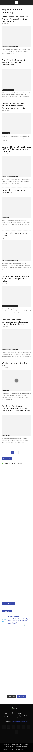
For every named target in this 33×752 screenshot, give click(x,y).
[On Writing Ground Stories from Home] (16, 207)
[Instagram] (8, 727)
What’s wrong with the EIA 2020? (14, 364)
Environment (5, 217)
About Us (6, 744)
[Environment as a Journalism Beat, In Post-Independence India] (16, 296)
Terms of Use (9, 746)
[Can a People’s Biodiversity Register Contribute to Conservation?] (16, 80)
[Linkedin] (13, 727)
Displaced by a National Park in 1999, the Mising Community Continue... (16, 149)
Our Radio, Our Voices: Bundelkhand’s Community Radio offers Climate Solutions (16, 408)
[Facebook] (4, 727)
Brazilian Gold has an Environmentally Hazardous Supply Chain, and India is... (15, 321)
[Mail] (18, 727)
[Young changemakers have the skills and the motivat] (16, 669)
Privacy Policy (23, 744)
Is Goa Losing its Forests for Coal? (14, 234)
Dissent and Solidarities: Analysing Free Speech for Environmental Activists (14, 105)
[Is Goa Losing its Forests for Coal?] (16, 250)
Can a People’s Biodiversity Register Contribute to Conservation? (14, 62)
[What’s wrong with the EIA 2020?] (16, 380)
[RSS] (23, 727)
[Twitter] (28, 727)
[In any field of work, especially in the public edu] (16, 652)
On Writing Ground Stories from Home (14, 191)
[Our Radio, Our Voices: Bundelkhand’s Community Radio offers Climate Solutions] (16, 425)
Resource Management (7, 89)
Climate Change (6, 133)
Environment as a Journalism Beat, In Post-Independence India (15, 278)
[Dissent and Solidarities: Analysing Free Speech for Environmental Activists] (16, 123)
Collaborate (14, 744)
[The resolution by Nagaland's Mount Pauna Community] (16, 636)
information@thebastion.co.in (20, 721)
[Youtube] (16, 732)
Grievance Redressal (21, 746)
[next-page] (19, 452)
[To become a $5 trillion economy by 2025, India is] (16, 685)
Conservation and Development (9, 46)
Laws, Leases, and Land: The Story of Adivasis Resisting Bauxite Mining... (15, 19)
